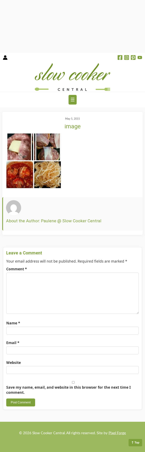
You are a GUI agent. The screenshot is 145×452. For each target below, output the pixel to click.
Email (12, 342)
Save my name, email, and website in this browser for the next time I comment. (68, 390)
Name (13, 323)
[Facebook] (120, 58)
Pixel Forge (117, 433)
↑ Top (135, 442)
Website (13, 362)
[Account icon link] (5, 59)
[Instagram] (126, 58)
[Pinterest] (133, 58)
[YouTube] (139, 58)
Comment (16, 268)
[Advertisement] (72, 26)
